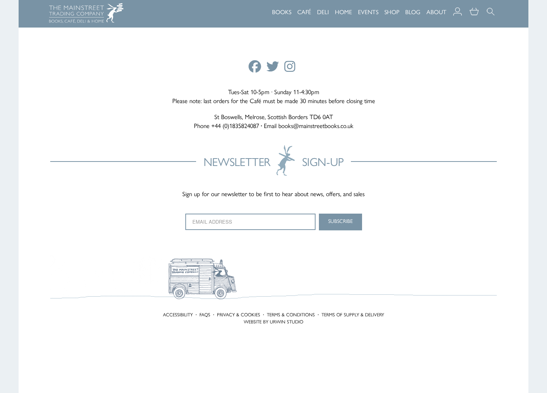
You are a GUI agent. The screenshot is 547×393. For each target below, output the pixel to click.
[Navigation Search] (490, 7)
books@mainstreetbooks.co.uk (316, 126)
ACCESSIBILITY (178, 314)
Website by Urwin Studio (273, 322)
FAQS (204, 314)
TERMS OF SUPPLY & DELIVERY (353, 314)
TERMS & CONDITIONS (291, 314)
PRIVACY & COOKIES (238, 314)
